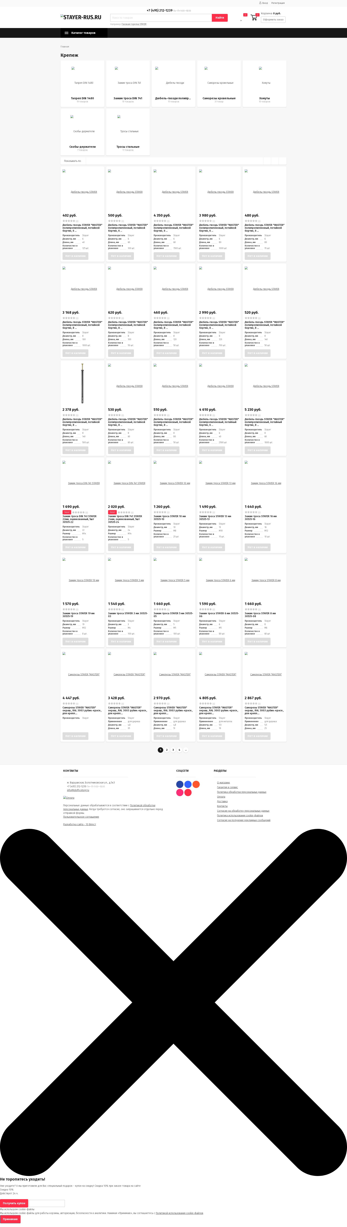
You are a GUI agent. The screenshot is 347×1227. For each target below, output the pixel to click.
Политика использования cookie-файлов (240, 815)
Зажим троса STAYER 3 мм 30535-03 (128, 615)
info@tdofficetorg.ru (78, 790)
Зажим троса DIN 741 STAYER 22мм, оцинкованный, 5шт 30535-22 (80, 519)
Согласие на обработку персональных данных (243, 810)
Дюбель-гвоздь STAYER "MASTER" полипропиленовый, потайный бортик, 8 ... (264, 422)
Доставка (222, 801)
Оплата (221, 796)
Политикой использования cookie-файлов (179, 1213)
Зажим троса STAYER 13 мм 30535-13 (215, 518)
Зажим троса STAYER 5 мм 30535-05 (173, 615)
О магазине (223, 782)
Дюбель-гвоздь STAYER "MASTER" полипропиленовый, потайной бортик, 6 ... (82, 227)
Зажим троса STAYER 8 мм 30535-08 (260, 615)
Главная (65, 46)
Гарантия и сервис (227, 787)
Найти (220, 17)
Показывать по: (72, 161)
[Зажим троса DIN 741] (128, 83)
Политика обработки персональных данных (241, 792)
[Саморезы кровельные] (219, 83)
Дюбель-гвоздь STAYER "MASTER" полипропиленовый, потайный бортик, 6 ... (219, 422)
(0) (76, 221)
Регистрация (278, 3)
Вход (265, 3)
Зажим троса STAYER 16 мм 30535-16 (261, 518)
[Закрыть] (173, 1175)
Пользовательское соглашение (81, 816)
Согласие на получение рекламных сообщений (243, 820)
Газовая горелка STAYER (134, 24)
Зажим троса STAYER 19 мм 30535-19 (79, 615)
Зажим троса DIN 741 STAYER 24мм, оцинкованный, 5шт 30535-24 (125, 519)
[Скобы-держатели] (82, 132)
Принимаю (10, 1219)
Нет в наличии (75, 256)
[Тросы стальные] (128, 132)
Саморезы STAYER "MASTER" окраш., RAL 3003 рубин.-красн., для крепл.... (82, 710)
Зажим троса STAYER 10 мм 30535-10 (170, 518)
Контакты (222, 806)
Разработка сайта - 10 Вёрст (79, 824)
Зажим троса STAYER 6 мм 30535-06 (219, 615)
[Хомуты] (264, 83)
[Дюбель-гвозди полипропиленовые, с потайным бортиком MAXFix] (173, 83)
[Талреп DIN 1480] (82, 83)
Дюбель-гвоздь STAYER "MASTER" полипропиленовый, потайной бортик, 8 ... (82, 325)
